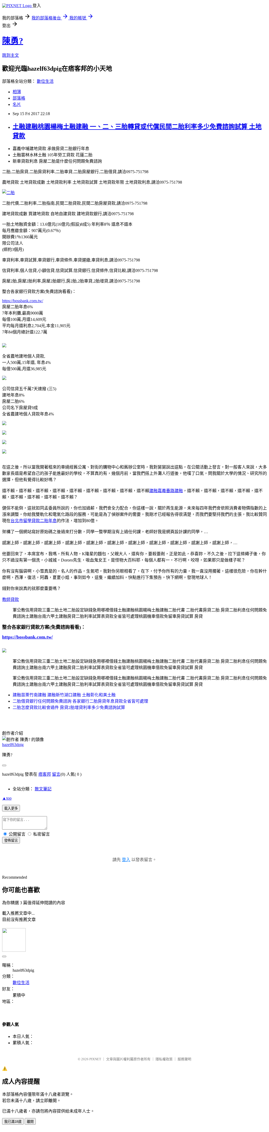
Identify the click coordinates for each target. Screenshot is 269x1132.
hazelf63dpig (13, 744)
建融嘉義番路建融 (166, 490)
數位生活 (45, 81)
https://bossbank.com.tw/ (22, 301)
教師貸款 (10, 599)
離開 (30, 1122)
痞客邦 (44, 774)
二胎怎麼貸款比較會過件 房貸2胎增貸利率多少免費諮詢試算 (69, 707)
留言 (56, 774)
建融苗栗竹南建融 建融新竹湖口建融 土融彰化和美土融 (64, 695)
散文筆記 (43, 789)
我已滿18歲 (13, 1122)
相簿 (17, 92)
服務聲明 (184, 1059)
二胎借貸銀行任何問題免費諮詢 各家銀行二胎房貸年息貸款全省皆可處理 (80, 701)
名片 (17, 104)
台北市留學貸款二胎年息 (34, 520)
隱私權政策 (164, 1059)
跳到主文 (10, 55)
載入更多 (11, 808)
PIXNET (95, 1059)
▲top (7, 798)
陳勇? (12, 40)
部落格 (19, 98)
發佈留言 (11, 840)
